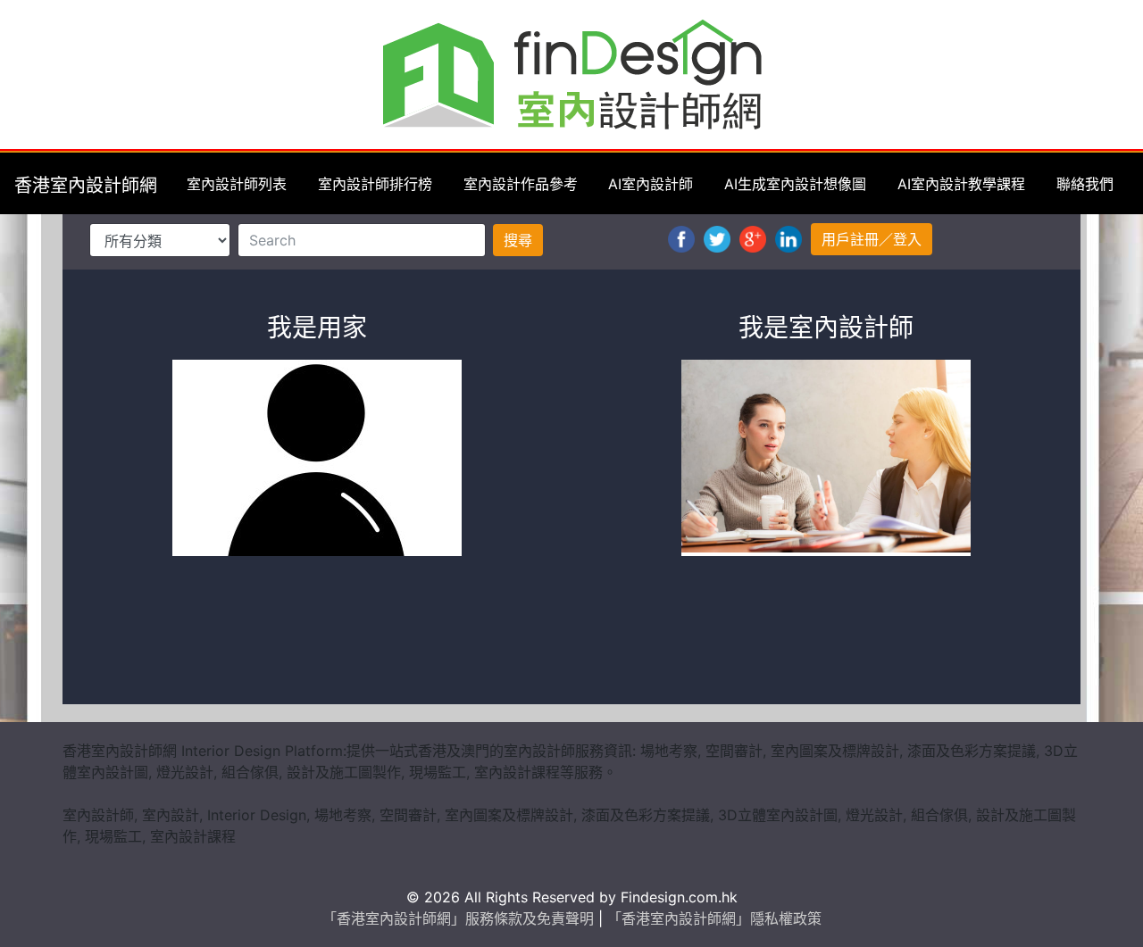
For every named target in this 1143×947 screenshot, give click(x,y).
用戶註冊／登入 (872, 239)
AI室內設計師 (650, 184)
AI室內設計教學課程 (961, 184)
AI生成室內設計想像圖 (795, 184)
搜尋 (518, 240)
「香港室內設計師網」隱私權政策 (714, 918)
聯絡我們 (1085, 184)
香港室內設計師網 (85, 185)
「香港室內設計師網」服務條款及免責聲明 (460, 918)
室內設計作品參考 (520, 184)
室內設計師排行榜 (375, 184)
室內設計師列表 (237, 184)
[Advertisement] (571, 641)
